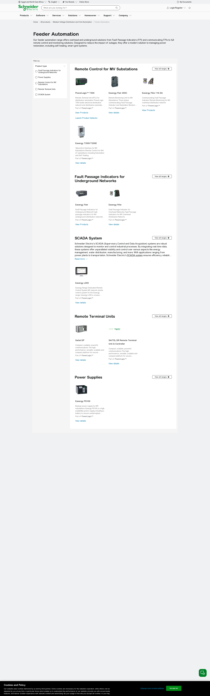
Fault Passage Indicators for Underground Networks (100, 179)
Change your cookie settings (152, 688)
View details (114, 113)
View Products (81, 113)
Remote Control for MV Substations (106, 69)
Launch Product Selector (86, 118)
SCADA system (135, 255)
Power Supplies (88, 377)
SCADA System (88, 238)
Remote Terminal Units (95, 316)
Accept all (174, 688)
